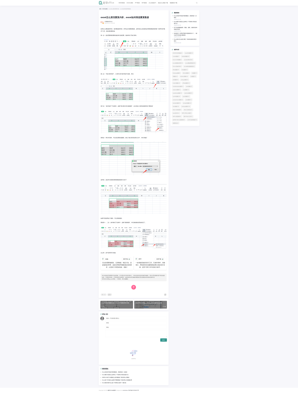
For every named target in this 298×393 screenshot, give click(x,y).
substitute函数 (177, 93)
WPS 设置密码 (177, 116)
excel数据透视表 (190, 63)
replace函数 (177, 89)
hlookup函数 (176, 73)
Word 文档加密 (177, 109)
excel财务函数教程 (189, 66)
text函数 (176, 106)
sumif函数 (186, 96)
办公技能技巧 (152, 3)
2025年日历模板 (177, 53)
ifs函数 (194, 73)
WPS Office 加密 (186, 113)
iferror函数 (186, 73)
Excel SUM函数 (177, 59)
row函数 (186, 89)
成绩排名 (175, 123)
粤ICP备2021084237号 (133, 390)
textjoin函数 (176, 103)
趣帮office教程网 (112, 390)
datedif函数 (185, 56)
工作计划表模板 (192, 119)
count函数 (176, 56)
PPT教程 (137, 3)
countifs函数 (189, 53)
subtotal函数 (188, 93)
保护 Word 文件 (188, 116)
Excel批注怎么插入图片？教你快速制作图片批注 (185, 40)
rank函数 (189, 86)
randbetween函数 (178, 86)
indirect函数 (184, 76)
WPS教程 (144, 3)
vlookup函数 (186, 106)
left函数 (175, 79)
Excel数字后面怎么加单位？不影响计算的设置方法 (185, 22)
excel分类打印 (188, 59)
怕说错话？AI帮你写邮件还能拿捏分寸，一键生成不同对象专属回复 (185, 34)
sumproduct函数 (178, 99)
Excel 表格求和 (177, 66)
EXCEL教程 (130, 3)
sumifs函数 (176, 96)
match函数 (176, 83)
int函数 (193, 76)
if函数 (175, 76)
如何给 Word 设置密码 (179, 119)
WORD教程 (122, 3)
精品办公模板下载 (163, 3)
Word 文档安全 (188, 109)
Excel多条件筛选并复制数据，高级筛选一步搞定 (185, 16)
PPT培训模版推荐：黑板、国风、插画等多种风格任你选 (185, 28)
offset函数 (186, 83)
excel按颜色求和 (178, 63)
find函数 (184, 69)
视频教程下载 (173, 3)
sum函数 (188, 99)
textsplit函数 (187, 103)
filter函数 (176, 69)
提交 (163, 340)
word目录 (176, 113)
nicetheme (125, 390)
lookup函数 (184, 79)
